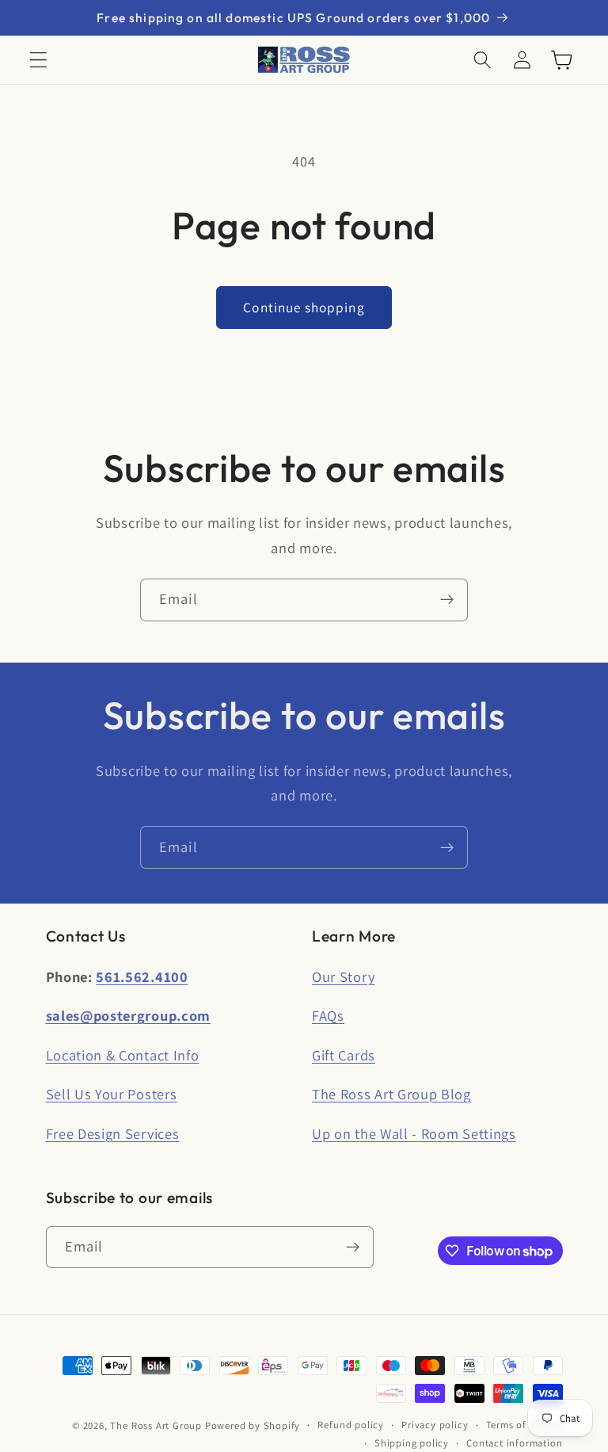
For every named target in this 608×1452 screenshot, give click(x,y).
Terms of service (524, 1424)
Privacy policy (434, 1424)
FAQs (328, 1015)
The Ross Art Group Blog (391, 1093)
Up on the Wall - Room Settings (414, 1133)
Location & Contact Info (123, 1054)
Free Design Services (113, 1133)
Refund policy (350, 1424)
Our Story (343, 976)
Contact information (514, 1443)
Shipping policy (411, 1443)
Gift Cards (343, 1054)
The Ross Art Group (156, 1425)
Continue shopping (304, 307)
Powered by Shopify (253, 1425)
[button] (38, 60)
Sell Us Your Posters (111, 1093)
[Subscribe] (447, 600)
